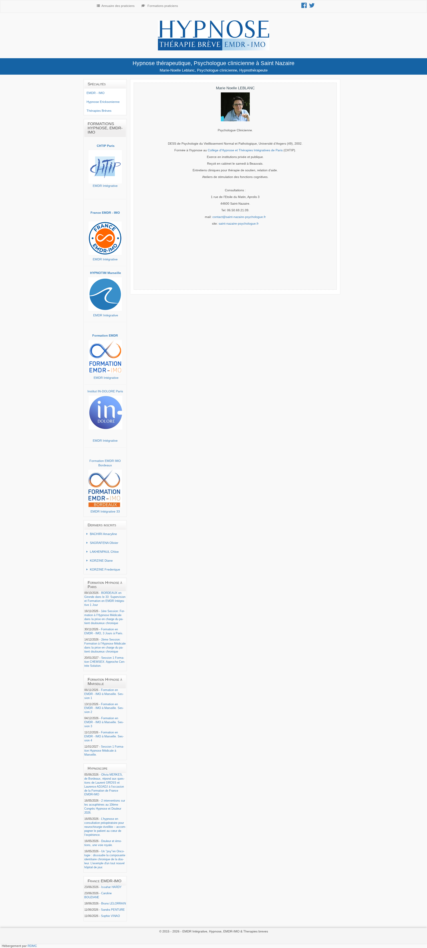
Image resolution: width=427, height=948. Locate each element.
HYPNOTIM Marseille (105, 273)
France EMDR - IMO (105, 212)
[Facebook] (305, 6)
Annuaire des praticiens (118, 6)
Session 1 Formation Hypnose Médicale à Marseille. (104, 750)
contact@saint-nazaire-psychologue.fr (239, 217)
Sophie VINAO (110, 916)
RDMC (32, 946)
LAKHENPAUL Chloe (104, 551)
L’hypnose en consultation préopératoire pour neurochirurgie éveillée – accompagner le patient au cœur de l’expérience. (105, 826)
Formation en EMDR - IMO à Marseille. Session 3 (104, 722)
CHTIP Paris (106, 146)
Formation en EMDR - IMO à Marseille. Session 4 (104, 736)
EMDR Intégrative (105, 186)
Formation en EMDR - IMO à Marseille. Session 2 (104, 708)
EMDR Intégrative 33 (105, 511)
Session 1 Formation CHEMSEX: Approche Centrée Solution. (104, 661)
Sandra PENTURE (113, 909)
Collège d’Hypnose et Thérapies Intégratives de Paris (245, 150)
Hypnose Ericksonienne (103, 102)
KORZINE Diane (101, 560)
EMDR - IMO (96, 93)
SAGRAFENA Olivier (104, 543)
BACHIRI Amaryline (103, 534)
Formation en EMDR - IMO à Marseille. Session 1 (104, 694)
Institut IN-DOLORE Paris (105, 391)
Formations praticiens (162, 6)
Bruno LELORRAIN (113, 903)
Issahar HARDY (111, 887)
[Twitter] (313, 6)
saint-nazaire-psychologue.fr (239, 223)
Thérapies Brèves (99, 110)
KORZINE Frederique (105, 569)
